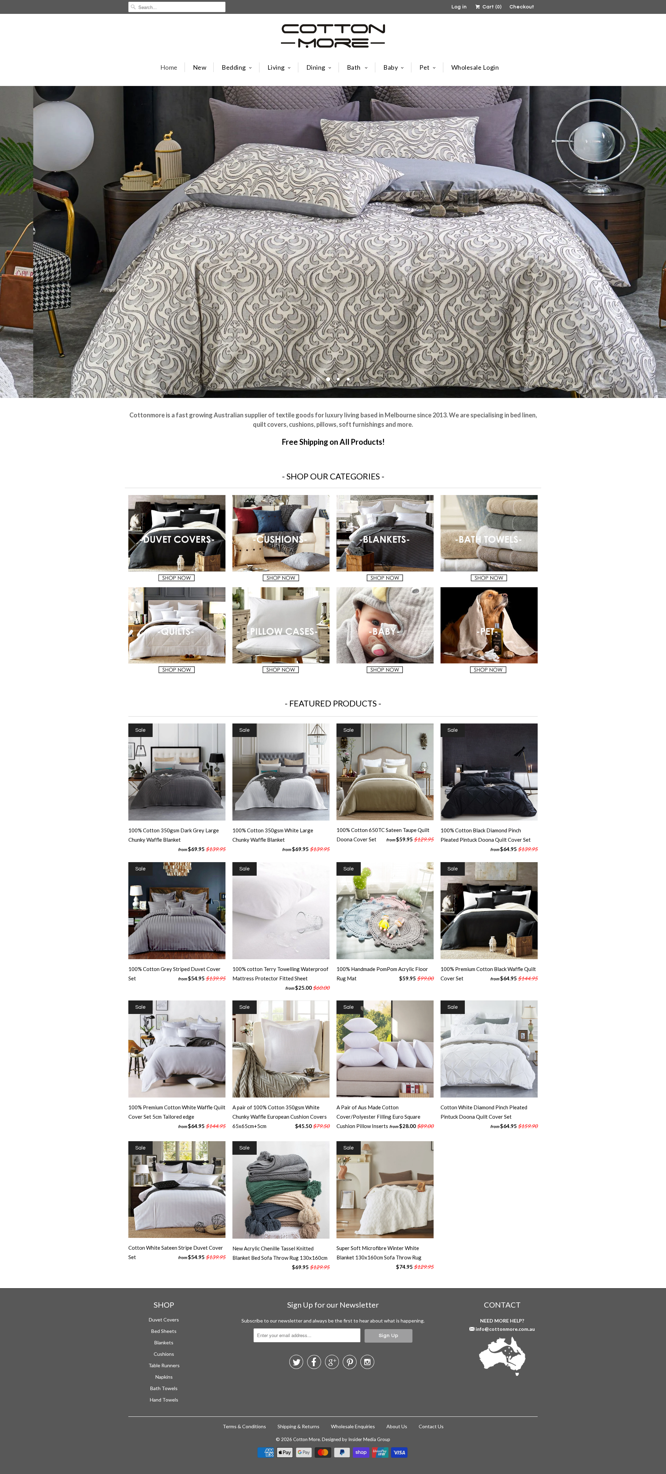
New (200, 67)
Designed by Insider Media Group (356, 1439)
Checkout (522, 7)
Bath (354, 67)
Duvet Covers (164, 1320)
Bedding (234, 67)
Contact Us (431, 1426)
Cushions (164, 1354)
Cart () (491, 7)
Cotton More (306, 1439)
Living (276, 67)
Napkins (164, 1377)
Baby (390, 67)
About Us (396, 1426)
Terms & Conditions (244, 1426)
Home (169, 67)
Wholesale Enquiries (353, 1426)
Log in (459, 7)
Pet (424, 67)
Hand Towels (164, 1400)
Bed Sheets (164, 1331)
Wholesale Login (475, 67)
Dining (315, 67)
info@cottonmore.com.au (505, 1329)
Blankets (163, 1342)
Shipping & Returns (298, 1426)
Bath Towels (164, 1388)
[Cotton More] (333, 37)
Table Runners (164, 1365)
